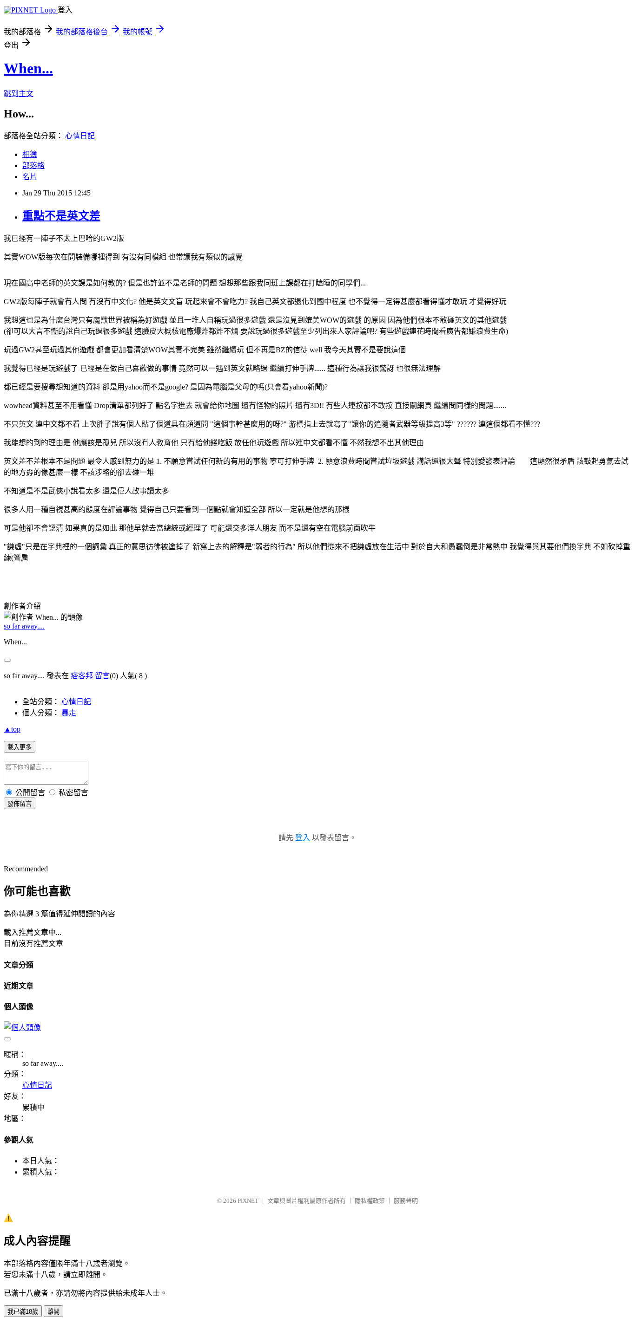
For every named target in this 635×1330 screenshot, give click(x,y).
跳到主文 (18, 93)
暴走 (68, 713)
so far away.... (24, 626)
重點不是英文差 (61, 216)
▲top (12, 729)
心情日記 (80, 136)
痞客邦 (82, 676)
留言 (102, 676)
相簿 (29, 154)
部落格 (33, 165)
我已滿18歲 (22, 1311)
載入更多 (19, 747)
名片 (29, 177)
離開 (53, 1311)
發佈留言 (19, 803)
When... (28, 68)
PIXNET (248, 1200)
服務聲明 (406, 1200)
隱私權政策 (370, 1200)
